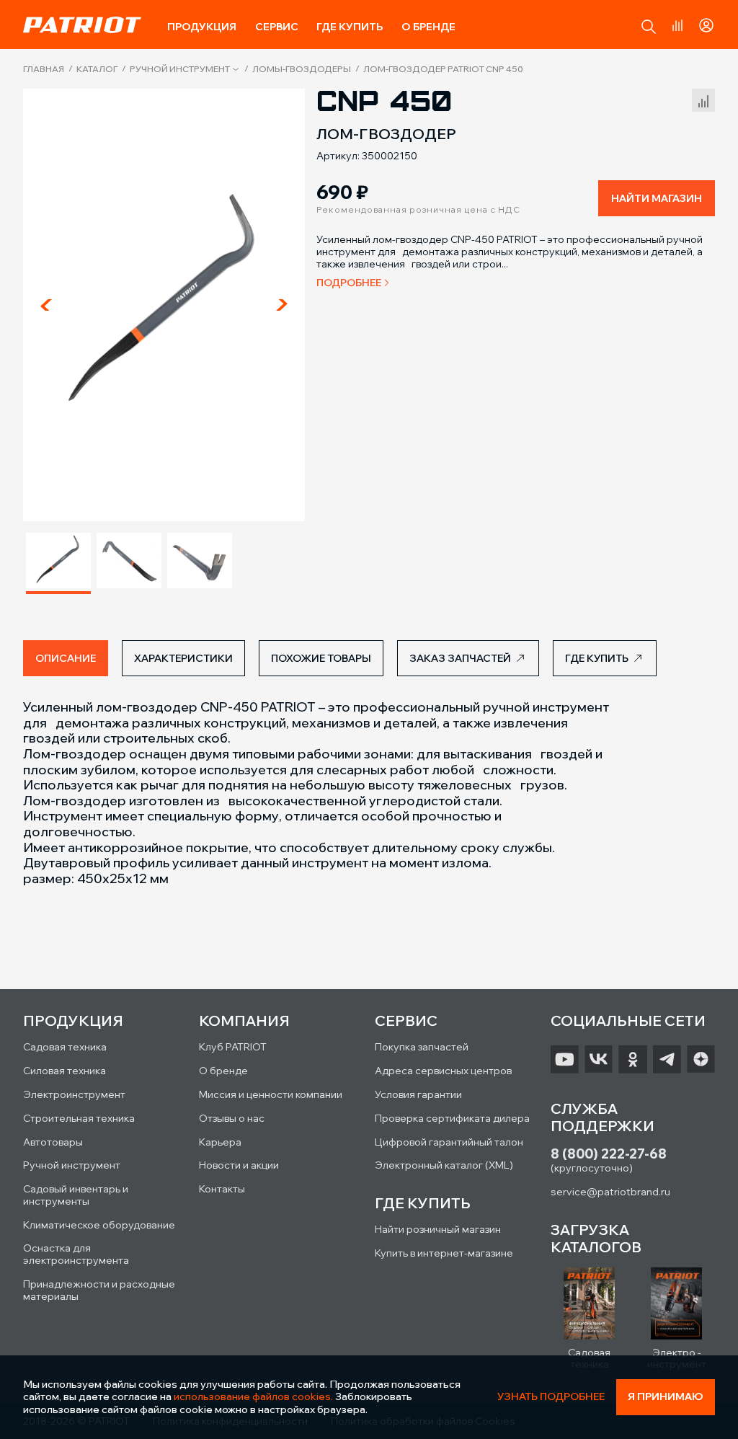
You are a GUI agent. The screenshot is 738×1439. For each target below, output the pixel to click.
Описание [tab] (65, 658)
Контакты (222, 1188)
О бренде (428, 26)
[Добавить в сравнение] (703, 98)
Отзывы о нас (231, 1118)
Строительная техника (79, 1118)
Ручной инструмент (180, 69)
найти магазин (656, 198)
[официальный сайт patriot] (82, 24)
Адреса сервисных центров (443, 1070)
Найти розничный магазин (438, 1229)
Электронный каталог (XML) (444, 1165)
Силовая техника (64, 1070)
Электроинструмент (74, 1094)
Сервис (276, 26)
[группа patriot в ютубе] (565, 1059)
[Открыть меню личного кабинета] (706, 23)
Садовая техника (65, 1046)
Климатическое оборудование (99, 1224)
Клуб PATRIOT (233, 1046)
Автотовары (53, 1141)
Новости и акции (239, 1165)
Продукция (201, 26)
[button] (648, 26)
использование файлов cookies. (253, 1396)
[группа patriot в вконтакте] (598, 1059)
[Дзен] (701, 1059)
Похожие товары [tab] (321, 658)
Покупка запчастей (421, 1046)
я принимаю (665, 1396)
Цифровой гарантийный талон (449, 1141)
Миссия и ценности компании (270, 1094)
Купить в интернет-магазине (444, 1253)
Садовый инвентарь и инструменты (75, 1195)
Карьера (220, 1141)
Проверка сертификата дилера (452, 1118)
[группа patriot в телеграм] (667, 1059)
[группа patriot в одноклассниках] (632, 1059)
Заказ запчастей (460, 658)
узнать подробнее (551, 1397)
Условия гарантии (418, 1094)
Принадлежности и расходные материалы (99, 1290)
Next (281, 305)
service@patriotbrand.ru (610, 1191)
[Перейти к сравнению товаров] (677, 25)
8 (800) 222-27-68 (609, 1154)
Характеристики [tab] (183, 658)
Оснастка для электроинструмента (76, 1254)
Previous (46, 305)
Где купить (349, 26)
